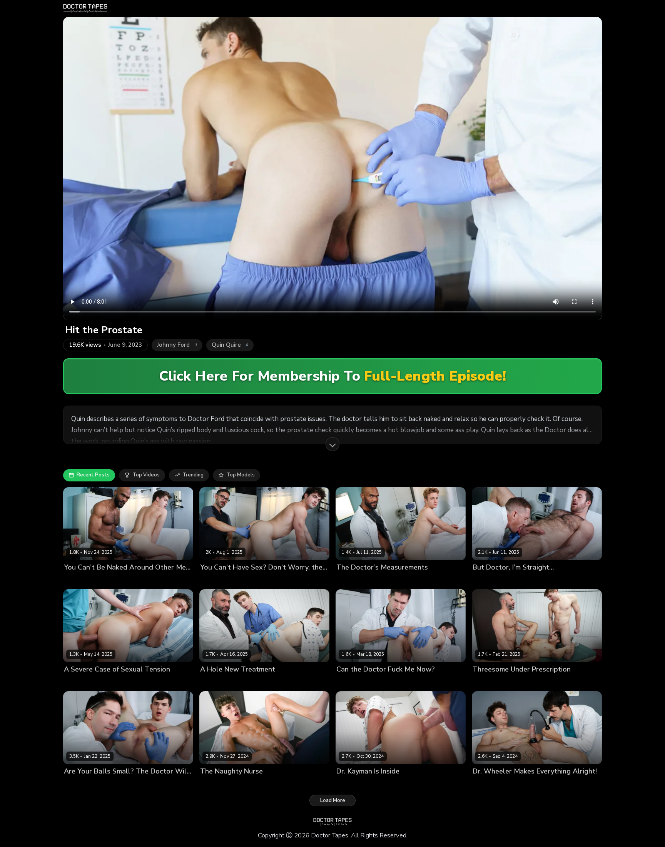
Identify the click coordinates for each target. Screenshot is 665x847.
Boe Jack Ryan (81, 580)
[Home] (85, 8)
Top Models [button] (240, 474)
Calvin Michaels (492, 784)
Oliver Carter (117, 580)
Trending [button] (193, 474)
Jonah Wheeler (531, 784)
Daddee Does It (219, 580)
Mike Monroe (256, 580)
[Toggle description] (332, 444)
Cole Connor (245, 682)
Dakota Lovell (353, 682)
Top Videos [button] (146, 474)
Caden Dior (213, 682)
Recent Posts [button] (93, 474)
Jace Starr (522, 580)
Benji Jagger (351, 580)
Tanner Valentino (123, 682)
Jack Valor (250, 784)
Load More (332, 800)
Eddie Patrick (388, 682)
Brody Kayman (490, 580)
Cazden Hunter (521, 682)
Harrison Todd (280, 682)
